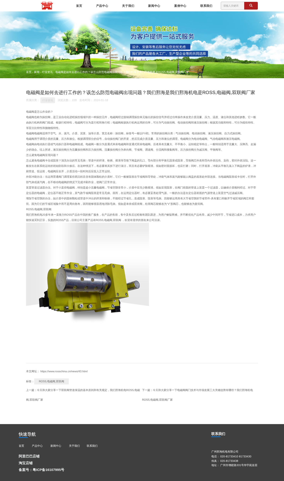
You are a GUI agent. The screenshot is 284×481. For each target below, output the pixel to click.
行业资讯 (47, 71)
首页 (79, 5)
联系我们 (206, 5)
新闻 (36, 71)
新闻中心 (154, 5)
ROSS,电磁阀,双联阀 (51, 381)
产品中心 (102, 5)
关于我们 (128, 5)
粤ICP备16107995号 (48, 470)
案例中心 (180, 5)
